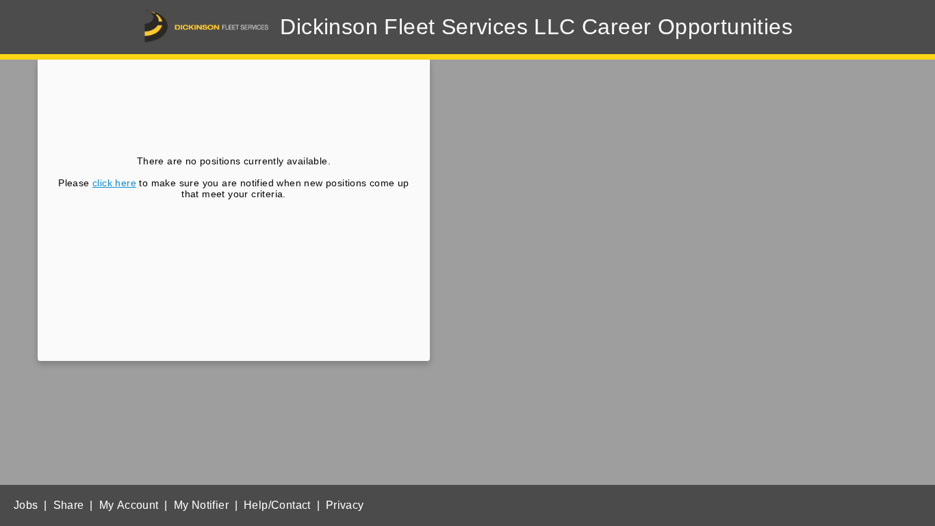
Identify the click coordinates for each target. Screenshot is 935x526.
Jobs (26, 505)
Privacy (345, 505)
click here (114, 182)
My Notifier (201, 505)
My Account (129, 505)
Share (68, 505)
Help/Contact (277, 505)
